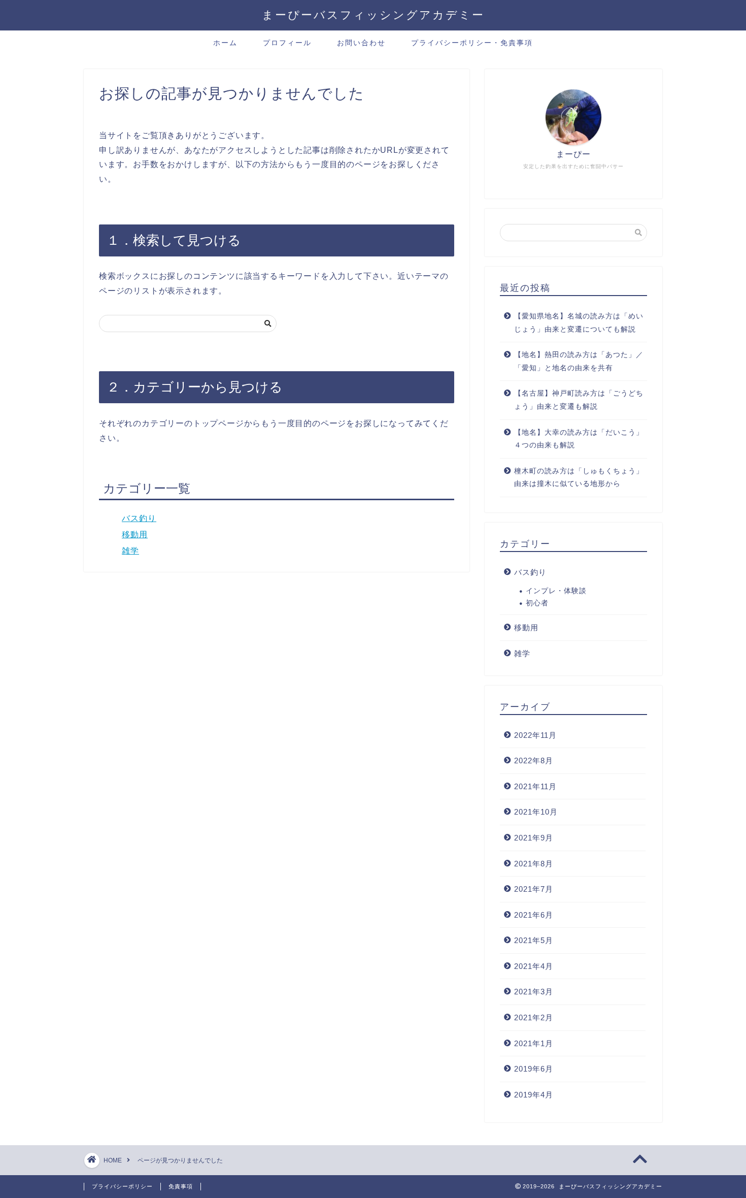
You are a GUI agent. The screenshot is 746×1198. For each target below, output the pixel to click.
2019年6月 (533, 1068)
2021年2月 (533, 1017)
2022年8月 (533, 760)
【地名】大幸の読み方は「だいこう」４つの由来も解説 (578, 439)
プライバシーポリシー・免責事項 (472, 42)
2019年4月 (533, 1094)
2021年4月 (533, 966)
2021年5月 (533, 940)
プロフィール (287, 42)
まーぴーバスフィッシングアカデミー (373, 14)
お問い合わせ (361, 42)
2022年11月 (535, 735)
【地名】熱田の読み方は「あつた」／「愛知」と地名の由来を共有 (578, 361)
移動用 (135, 534)
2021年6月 (533, 915)
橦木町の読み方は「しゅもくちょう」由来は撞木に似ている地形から (578, 477)
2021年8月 (533, 863)
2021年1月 (533, 1043)
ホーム (225, 42)
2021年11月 (535, 786)
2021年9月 (533, 837)
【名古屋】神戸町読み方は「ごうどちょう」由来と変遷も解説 (578, 400)
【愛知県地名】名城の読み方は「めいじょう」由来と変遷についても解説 (578, 322)
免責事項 (180, 1186)
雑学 (130, 550)
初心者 (537, 603)
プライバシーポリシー (122, 1186)
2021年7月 (533, 889)
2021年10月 (536, 811)
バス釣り (139, 518)
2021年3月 (533, 991)
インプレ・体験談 (556, 591)
